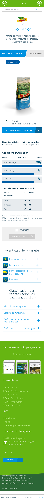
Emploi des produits (23, 481)
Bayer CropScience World (17, 391)
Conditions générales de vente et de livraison (18, 483)
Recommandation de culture (19, 130)
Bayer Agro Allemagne (15, 398)
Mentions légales (8, 481)
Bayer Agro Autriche (14, 401)
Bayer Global (11, 387)
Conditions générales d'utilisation (14, 476)
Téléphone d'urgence (15, 438)
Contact (10, 460)
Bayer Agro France (13, 405)
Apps (7, 421)
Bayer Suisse (11, 394)
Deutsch (38, 10)
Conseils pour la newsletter (17, 425)
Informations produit (12, 53)
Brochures (10, 418)
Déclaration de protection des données (16, 478)
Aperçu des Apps (23, 354)
